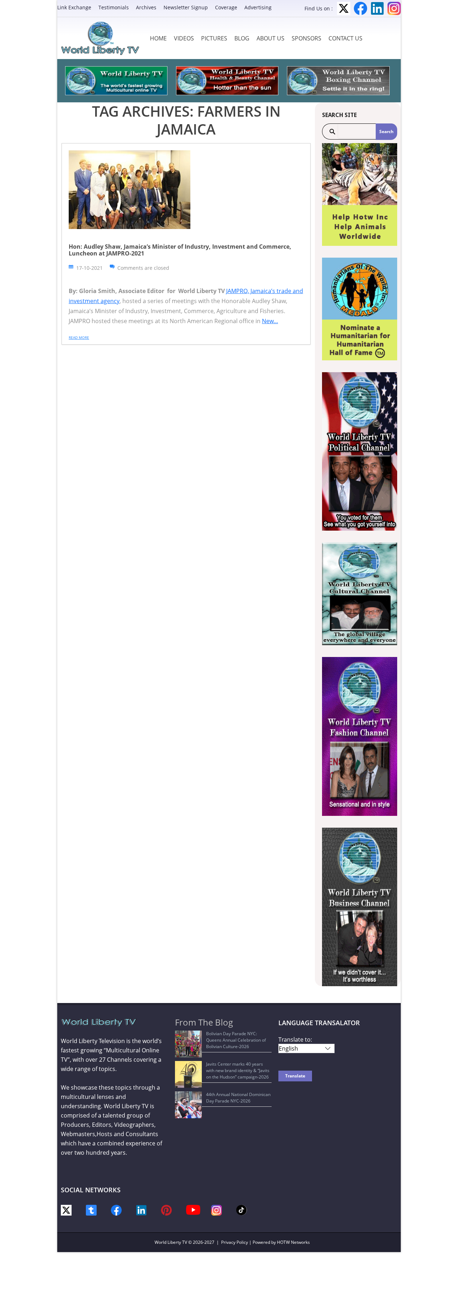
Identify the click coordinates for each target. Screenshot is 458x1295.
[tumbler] (91, 1209)
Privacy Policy (234, 1242)
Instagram (394, 8)
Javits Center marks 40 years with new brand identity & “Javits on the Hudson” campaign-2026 (237, 1070)
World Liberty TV (171, 1242)
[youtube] (193, 1209)
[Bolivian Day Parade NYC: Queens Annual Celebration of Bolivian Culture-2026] (188, 1044)
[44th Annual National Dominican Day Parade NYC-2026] (188, 1104)
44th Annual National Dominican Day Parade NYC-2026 (238, 1097)
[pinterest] (166, 1209)
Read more (79, 337)
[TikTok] (241, 1209)
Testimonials (113, 7)
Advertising (258, 7)
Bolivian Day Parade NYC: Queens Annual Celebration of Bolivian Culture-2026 (236, 1040)
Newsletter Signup (186, 7)
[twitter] (66, 1209)
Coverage (226, 7)
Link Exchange (74, 7)
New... (270, 321)
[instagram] (216, 1209)
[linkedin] (141, 1209)
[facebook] (116, 1209)
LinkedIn (377, 8)
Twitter (343, 8)
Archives (146, 7)
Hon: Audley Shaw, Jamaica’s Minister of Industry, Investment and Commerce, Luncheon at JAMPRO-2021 (180, 250)
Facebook (360, 8)
